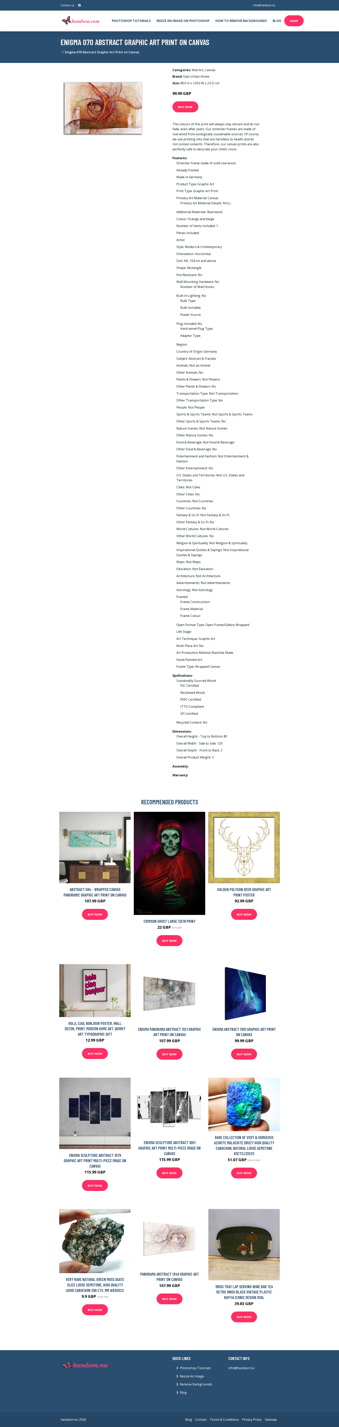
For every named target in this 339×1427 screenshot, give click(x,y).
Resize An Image (192, 1376)
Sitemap (271, 1419)
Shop (294, 21)
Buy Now (185, 107)
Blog (277, 21)
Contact (201, 1419)
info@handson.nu (264, 5)
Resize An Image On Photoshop (183, 21)
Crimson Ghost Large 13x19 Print (170, 921)
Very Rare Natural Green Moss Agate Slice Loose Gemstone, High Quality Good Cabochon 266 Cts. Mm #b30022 (95, 1285)
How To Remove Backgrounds (241, 21)
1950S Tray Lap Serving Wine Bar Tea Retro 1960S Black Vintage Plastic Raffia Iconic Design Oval (244, 1292)
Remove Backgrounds (196, 1384)
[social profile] (79, 5)
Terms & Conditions (224, 1419)
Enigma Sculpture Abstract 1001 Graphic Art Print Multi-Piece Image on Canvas (169, 1148)
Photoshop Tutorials (131, 21)
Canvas (210, 70)
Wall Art (197, 70)
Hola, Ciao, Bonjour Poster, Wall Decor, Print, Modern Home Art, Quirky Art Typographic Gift (95, 1028)
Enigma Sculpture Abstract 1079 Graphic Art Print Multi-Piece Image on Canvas (95, 1160)
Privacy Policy (252, 1419)
